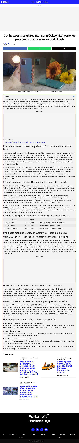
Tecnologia (39, 2)
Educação (72, 434)
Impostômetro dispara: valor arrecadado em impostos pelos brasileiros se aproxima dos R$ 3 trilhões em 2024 (29, 368)
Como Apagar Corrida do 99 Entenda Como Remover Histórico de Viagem (64, 367)
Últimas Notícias (13, 434)
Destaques (43, 434)
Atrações (53, 434)
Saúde (23, 434)
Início (3, 434)
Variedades (60, 437)
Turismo (21, 437)
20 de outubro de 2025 (24, 399)
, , (28, 358)
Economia (33, 434)
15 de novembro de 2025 (62, 375)
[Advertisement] (39, 19)
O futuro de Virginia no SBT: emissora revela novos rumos (25, 142)
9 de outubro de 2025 (24, 377)
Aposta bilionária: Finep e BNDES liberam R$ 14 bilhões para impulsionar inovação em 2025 (29, 391)
